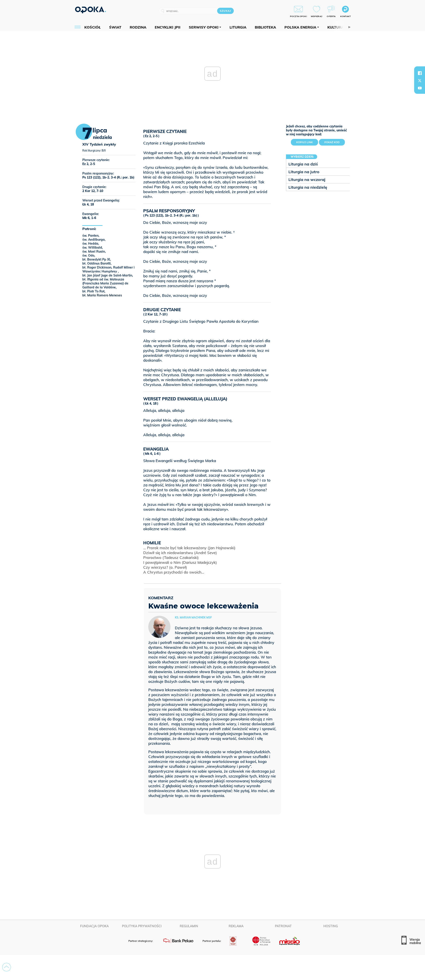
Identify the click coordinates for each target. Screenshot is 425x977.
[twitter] (419, 80)
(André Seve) (180, 552)
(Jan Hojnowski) (189, 547)
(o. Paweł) (165, 567)
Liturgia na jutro (303, 171)
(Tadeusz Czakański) (171, 557)
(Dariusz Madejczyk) (180, 562)
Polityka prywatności (142, 926)
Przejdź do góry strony (6, 967)
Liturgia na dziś (303, 164)
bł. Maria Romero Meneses (102, 295)
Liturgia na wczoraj (306, 179)
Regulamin (189, 926)
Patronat (283, 926)
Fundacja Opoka (94, 926)
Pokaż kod (332, 142)
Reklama (236, 926)
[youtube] (419, 88)
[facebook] (419, 73)
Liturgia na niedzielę (307, 187)
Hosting (330, 926)
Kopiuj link (307, 141)
